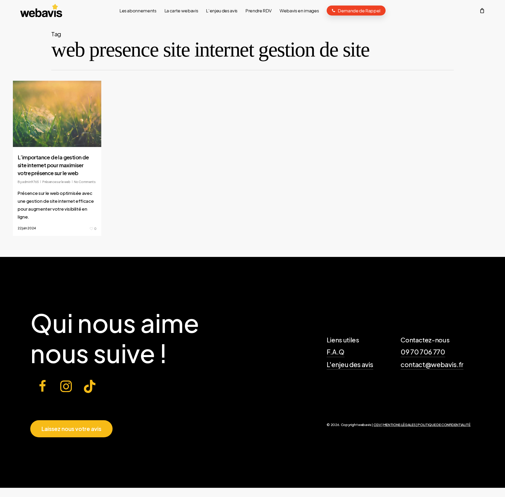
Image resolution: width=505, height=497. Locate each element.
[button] (71, 429)
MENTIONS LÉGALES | (400, 424)
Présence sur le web (56, 182)
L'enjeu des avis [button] (350, 364)
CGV (377, 424)
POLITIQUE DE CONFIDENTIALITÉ (444, 424)
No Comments (84, 182)
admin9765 (30, 182)
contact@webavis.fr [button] (432, 364)
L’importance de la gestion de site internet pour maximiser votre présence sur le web (53, 165)
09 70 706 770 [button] (423, 352)
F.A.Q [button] (336, 352)
